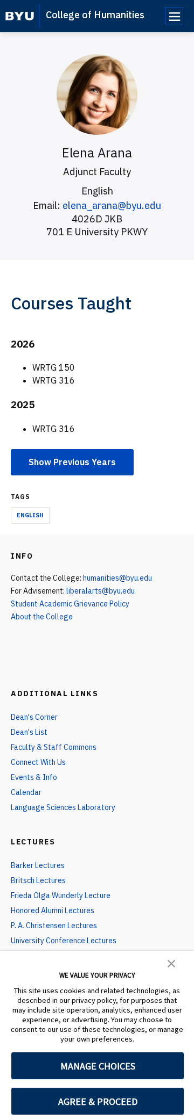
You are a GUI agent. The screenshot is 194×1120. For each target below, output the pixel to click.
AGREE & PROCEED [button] (97, 1101)
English (30, 515)
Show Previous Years (72, 462)
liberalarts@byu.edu (100, 591)
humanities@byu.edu (117, 578)
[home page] (19, 16)
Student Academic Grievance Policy (70, 604)
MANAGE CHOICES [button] (97, 1066)
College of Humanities (95, 15)
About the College (42, 617)
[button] (171, 962)
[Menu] (174, 16)
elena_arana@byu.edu (112, 205)
